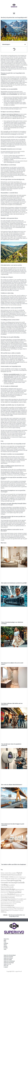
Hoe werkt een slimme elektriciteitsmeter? (11, 784)
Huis (5, 940)
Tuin (5, 941)
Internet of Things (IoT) (16, 891)
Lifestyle (5, 915)
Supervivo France (8, 958)
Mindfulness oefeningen (20, 894)
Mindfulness (11, 894)
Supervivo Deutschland (10, 955)
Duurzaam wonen (7, 877)
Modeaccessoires (12, 895)
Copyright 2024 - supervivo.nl (14, 971)
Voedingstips (21, 910)
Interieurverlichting (5, 891)
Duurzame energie (18, 876)
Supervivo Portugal (9, 962)
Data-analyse (12, 873)
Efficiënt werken (17, 878)
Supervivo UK (7, 964)
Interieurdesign (8, 889)
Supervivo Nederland (9, 961)
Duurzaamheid (16, 875)
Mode (5, 944)
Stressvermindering (8, 907)
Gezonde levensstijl (9, 882)
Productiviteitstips (19, 900)
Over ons (6, 965)
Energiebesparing (14, 880)
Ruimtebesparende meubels (6, 902)
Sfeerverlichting (17, 902)
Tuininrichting (5, 910)
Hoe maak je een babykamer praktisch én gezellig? (14, 583)
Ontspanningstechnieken (9, 899)
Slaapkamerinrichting (5, 903)
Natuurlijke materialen (8, 897)
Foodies (6, 947)
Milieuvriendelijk (4, 894)
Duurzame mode (9, 878)
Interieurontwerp (19, 889)
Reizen (5, 946)
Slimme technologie (12, 903)
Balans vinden (4, 873)
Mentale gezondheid (15, 892)
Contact (6, 967)
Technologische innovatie (19, 907)
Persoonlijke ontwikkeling (8, 900)
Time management (19, 908)
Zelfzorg (3, 912)
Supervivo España (8, 956)
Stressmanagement (7, 905)
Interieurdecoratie (7, 887)
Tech (5, 949)
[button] (14, 13)
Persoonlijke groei (21, 899)
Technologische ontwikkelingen (7, 908)
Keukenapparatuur (5, 892)
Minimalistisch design (5, 895)
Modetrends (19, 895)
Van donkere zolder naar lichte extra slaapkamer (13, 864)
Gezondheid (11, 885)
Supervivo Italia (8, 959)
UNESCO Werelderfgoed (13, 910)
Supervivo (6, 939)
